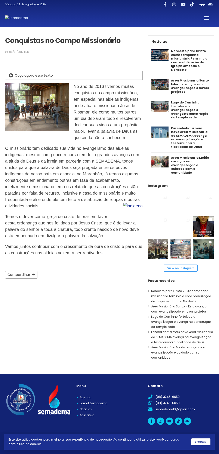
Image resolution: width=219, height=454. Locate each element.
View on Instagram (180, 268)
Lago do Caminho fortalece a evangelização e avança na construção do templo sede (189, 110)
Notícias (86, 409)
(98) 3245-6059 (167, 397)
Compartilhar (18, 274)
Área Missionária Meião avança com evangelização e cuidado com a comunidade (190, 165)
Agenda (85, 397)
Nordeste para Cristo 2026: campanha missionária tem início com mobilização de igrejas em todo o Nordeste (189, 60)
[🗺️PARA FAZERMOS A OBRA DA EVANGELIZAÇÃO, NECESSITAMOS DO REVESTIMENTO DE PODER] (203, 226)
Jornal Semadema (93, 403)
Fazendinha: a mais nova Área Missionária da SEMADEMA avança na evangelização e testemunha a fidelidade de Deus (189, 138)
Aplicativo (87, 415)
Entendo (201, 442)
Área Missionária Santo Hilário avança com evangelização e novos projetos (190, 86)
